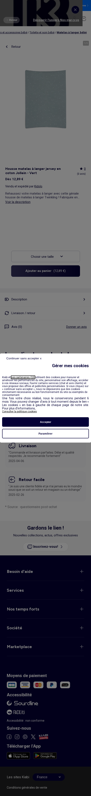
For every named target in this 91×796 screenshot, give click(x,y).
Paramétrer (45, 433)
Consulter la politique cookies (19, 411)
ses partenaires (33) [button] (23, 377)
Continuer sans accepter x (23, 358)
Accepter (45, 422)
